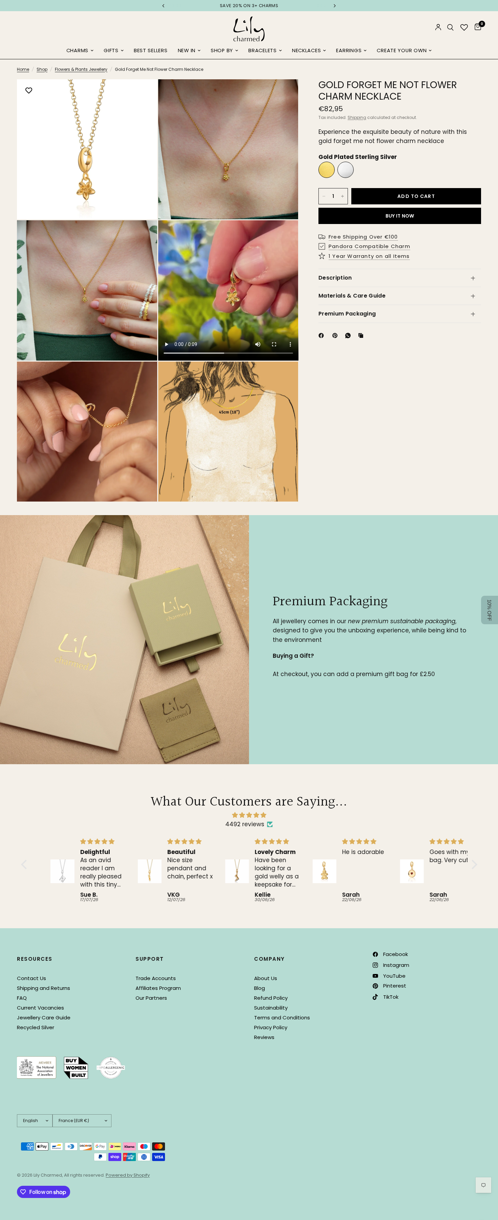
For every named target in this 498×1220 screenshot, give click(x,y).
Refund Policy (271, 997)
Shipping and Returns (43, 988)
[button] (25, 864)
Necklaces (306, 50)
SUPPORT (150, 958)
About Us (265, 978)
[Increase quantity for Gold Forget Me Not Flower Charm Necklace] (342, 196)
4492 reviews (244, 824)
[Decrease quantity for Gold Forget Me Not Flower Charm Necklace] (324, 196)
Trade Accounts (156, 978)
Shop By (222, 50)
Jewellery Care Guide (43, 1017)
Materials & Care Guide (352, 296)
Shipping (357, 117)
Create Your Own (402, 50)
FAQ (22, 997)
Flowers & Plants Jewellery (81, 69)
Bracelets (262, 50)
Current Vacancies (40, 1007)
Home (23, 69)
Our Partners (151, 997)
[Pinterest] (336, 335)
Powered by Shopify (128, 1175)
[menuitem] (80, 50)
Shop (42, 69)
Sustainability (271, 1007)
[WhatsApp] (349, 335)
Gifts (111, 50)
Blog (259, 988)
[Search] (450, 27)
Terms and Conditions (282, 1017)
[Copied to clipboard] (362, 335)
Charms (77, 50)
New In (186, 50)
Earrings (348, 50)
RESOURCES (35, 958)
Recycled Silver (35, 1027)
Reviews (264, 1037)
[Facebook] (322, 335)
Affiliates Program (158, 988)
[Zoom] (143, 93)
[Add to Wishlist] (29, 91)
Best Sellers (151, 50)
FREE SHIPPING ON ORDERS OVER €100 (249, 5)
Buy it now (400, 215)
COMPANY (269, 958)
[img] (249, 815)
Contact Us (31, 978)
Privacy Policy (270, 1027)
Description (335, 278)
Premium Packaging (347, 314)
